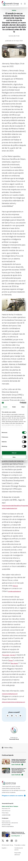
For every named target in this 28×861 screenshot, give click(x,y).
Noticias (14, 10)
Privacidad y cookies (19, 845)
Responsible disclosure (17, 853)
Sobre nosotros (6, 821)
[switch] (24, 437)
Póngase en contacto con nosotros (12, 795)
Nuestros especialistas (8, 826)
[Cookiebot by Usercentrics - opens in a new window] (20, 403)
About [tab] (22, 407)
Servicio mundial (6, 824)
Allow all (14, 452)
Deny (14, 457)
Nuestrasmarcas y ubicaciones (10, 823)
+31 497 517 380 (6, 815)
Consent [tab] (5, 407)
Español (4, 848)
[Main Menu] (25, 3)
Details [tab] (14, 407)
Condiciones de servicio (18, 849)
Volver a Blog (8, 747)
